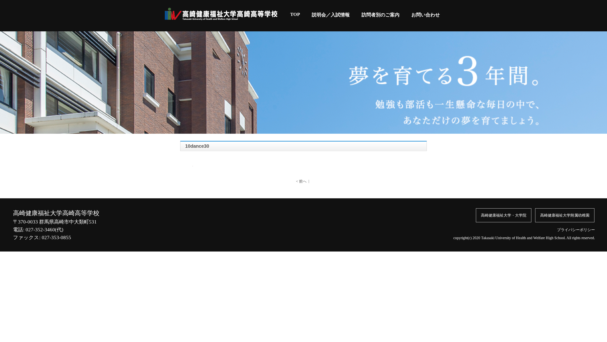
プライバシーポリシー (576, 230)
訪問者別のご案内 (381, 14)
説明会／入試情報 (331, 14)
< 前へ (301, 181)
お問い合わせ (425, 14)
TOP (295, 14)
